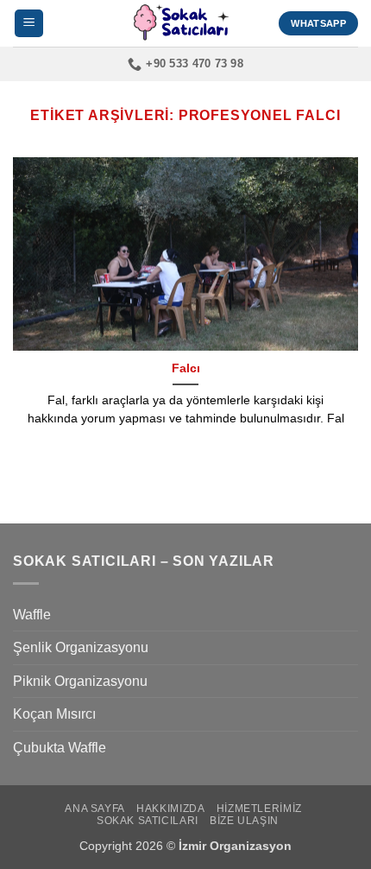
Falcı (186, 368)
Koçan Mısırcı (54, 714)
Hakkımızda (170, 808)
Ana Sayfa (95, 808)
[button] (29, 24)
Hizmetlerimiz (259, 808)
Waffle (32, 614)
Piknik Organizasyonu (80, 681)
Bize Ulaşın (244, 821)
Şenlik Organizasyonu (80, 647)
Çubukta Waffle (59, 747)
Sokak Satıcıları (147, 821)
